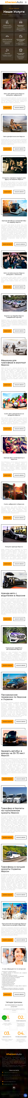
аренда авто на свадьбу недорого (9, 971)
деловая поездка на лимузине (8, 981)
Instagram (14, 1087)
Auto (14, 2)
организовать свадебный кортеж (9, 979)
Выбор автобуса (7, 244)
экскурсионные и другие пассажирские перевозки (13, 989)
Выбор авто (7, 107)
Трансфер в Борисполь (8, 1065)
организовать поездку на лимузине (9, 975)
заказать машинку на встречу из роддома (11, 977)
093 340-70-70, (16, 1075)
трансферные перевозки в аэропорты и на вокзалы (13, 988)
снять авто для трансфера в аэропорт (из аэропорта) (13, 976)
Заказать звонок (19, 107)
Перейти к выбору (7, 665)
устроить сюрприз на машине (8, 983)
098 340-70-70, (8, 1075)
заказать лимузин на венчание (8, 978)
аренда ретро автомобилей (8, 982)
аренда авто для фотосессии (8, 984)
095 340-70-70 (7, 1077)
